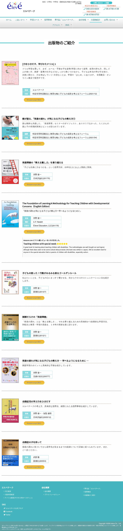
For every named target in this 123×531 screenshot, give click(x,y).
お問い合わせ (109, 19)
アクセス (56, 25)
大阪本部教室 (9, 494)
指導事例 (48, 19)
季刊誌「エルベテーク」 (65, 19)
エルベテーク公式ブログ (14, 508)
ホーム (9, 19)
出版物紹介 (95, 19)
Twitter (7, 515)
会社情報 (82, 19)
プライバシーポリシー (52, 494)
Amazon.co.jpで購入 (34, 100)
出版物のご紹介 (89, 495)
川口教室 (7, 491)
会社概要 (47, 491)
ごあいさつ (19, 19)
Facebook (8, 511)
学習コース (34, 19)
